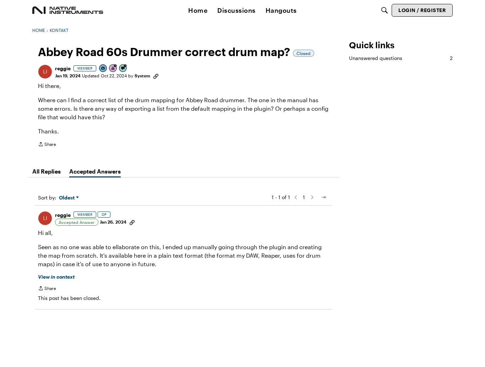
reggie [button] (63, 68)
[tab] (46, 171)
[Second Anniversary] (113, 68)
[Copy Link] (156, 75)
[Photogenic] (103, 68)
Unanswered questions (401, 58)
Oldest (67, 198)
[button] (45, 72)
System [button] (142, 75)
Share (47, 145)
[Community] (67, 10)
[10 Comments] (123, 68)
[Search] (384, 10)
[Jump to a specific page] (323, 197)
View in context (56, 277)
